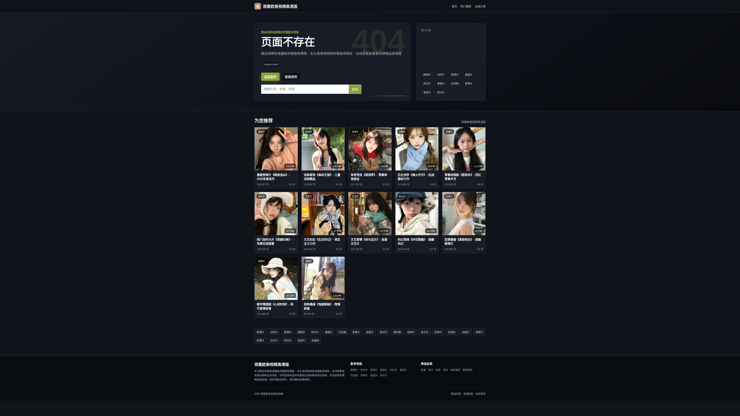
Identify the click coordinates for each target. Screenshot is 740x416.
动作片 (441, 74)
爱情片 (455, 74)
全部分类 (480, 6)
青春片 (469, 83)
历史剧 (455, 83)
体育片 (479, 332)
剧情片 (427, 74)
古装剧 (315, 340)
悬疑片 (469, 74)
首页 (454, 6)
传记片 (288, 340)
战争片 (411, 332)
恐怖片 (438, 332)
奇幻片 (441, 92)
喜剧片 (441, 83)
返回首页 (270, 77)
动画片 (465, 332)
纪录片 (452, 332)
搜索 (355, 89)
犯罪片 (260, 340)
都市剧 (397, 332)
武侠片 (301, 340)
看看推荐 (291, 77)
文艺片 (274, 340)
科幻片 (427, 83)
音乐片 (424, 332)
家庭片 (427, 92)
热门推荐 (466, 6)
